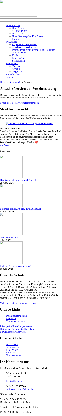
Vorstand (16, 66)
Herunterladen (32, 103)
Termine (10, 77)
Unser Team (18, 28)
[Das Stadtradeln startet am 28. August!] (11, 177)
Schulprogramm (19, 31)
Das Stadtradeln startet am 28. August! (18, 180)
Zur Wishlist (6, 145)
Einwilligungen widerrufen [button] (13, 331)
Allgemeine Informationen (24, 44)
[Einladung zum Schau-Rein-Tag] (11, 263)
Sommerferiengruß (9, 237)
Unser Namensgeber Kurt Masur (27, 36)
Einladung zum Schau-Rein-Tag (15, 266)
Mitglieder (17, 71)
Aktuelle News (13, 74)
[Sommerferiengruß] (11, 234)
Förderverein (12, 63)
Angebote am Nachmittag (24, 47)
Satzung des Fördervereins (12, 103)
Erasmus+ (17, 39)
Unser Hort (11, 41)
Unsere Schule (13, 25)
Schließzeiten (18, 60)
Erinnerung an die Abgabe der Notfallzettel (20, 208)
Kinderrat (16, 55)
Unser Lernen (18, 33)
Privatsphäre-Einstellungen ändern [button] (16, 326)
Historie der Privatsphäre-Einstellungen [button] (18, 329)
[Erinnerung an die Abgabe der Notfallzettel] (11, 206)
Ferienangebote (19, 58)
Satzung (16, 69)
